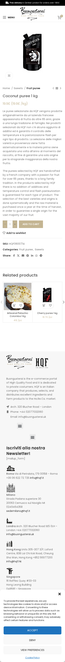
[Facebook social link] (14, 255)
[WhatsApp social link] (36, 255)
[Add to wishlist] (21, 305)
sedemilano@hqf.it (18, 511)
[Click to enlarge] (9, 75)
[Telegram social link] (41, 255)
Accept (32, 630)
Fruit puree (33, 88)
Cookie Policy (32, 657)
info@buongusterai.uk (20, 534)
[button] (59, 594)
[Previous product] (53, 88)
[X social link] (18, 255)
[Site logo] (32, 13)
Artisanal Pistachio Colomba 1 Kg (17, 315)
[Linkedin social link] (32, 255)
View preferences (32, 650)
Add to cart (31, 224)
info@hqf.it (37, 478)
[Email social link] (23, 255)
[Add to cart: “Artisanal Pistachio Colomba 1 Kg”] (14, 305)
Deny (32, 640)
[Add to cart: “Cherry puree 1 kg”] (44, 305)
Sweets (18, 88)
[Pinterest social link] (27, 255)
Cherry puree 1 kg (47, 313)
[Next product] (60, 88)
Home (7, 88)
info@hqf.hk (13, 561)
